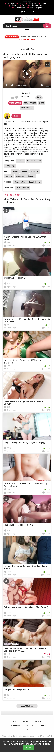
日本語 (20, 4)
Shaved (15, 171)
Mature (21, 161)
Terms (43, 725)
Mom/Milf (31, 161)
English (43, 4)
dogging (31, 176)
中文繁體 (10, 4)
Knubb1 (16, 116)
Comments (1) (27, 108)
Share (41, 103)
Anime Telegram (35, 8)
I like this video (12, 97)
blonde (24, 171)
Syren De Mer (20, 182)
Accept (28, 747)
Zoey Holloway (35, 182)
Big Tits (9, 176)
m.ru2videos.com (27, 39)
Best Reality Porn (35, 6)
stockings (20, 176)
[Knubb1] (7, 116)
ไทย (23, 6)
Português (32, 4)
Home (14, 721)
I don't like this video (16, 97)
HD (40, 161)
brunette (34, 171)
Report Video (30, 103)
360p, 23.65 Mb (23, 188)
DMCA (27, 730)
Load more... (27, 706)
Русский (14, 6)
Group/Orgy (10, 166)
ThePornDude (19, 8)
